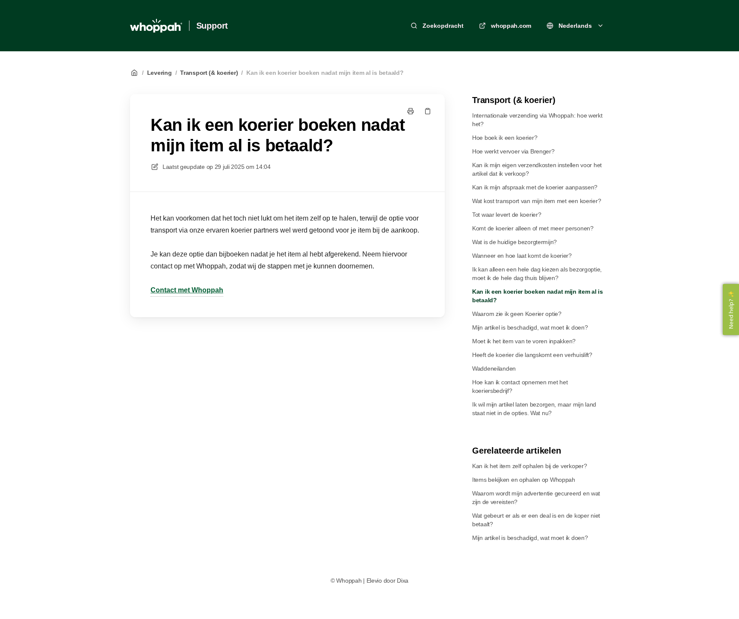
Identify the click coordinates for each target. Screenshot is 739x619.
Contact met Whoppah (187, 290)
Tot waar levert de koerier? (506, 214)
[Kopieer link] (428, 111)
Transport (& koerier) (209, 72)
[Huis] (156, 25)
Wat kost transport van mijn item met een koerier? (536, 200)
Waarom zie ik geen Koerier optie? (517, 313)
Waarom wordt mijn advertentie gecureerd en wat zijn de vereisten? (536, 497)
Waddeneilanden (494, 368)
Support (212, 25)
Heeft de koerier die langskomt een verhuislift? (532, 354)
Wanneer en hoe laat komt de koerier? (522, 255)
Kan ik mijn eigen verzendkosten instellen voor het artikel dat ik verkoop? (537, 169)
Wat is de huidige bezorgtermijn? (514, 242)
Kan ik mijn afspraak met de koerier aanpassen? (534, 187)
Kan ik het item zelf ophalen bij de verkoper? (529, 466)
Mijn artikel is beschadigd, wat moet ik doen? (530, 327)
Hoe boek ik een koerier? (504, 137)
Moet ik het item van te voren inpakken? (524, 341)
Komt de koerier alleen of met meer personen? (533, 228)
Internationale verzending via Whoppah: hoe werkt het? (537, 119)
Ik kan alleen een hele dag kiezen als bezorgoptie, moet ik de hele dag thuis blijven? (537, 273)
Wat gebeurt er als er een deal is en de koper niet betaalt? (536, 520)
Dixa (402, 580)
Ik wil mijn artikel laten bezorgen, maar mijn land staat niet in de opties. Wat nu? (534, 408)
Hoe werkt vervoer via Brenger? (513, 151)
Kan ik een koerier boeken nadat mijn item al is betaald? (324, 72)
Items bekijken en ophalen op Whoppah (523, 479)
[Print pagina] (410, 111)
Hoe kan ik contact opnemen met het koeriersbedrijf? (520, 386)
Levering (159, 72)
